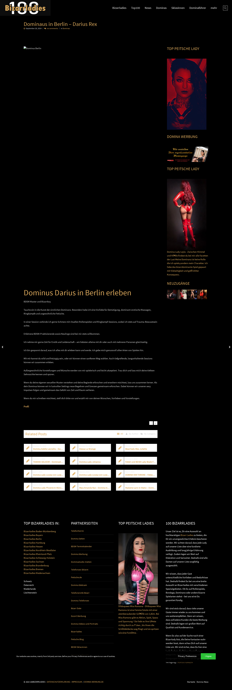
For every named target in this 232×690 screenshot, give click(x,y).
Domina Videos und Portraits (84, 623)
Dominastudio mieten (81, 561)
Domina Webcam (79, 585)
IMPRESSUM (77, 682)
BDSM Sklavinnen (79, 647)
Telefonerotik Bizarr (80, 592)
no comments (52, 28)
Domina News (202, 682)
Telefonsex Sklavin (79, 569)
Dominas (161, 8)
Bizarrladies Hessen (33, 546)
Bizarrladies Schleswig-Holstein (39, 557)
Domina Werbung (79, 554)
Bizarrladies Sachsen (34, 561)
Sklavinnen (178, 8)
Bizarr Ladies (187, 535)
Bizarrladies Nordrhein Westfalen (40, 550)
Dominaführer (197, 8)
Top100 (135, 8)
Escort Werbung (78, 616)
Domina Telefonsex (80, 600)
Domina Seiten (78, 538)
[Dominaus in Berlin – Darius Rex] (151, 423)
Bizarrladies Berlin (33, 538)
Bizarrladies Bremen (33, 569)
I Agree (208, 656)
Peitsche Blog (77, 639)
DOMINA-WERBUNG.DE (94, 682)
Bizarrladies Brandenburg (36, 565)
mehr (214, 8)
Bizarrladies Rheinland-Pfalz (38, 554)
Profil (26, 406)
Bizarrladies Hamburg (34, 542)
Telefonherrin (77, 530)
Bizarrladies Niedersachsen (37, 572)
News (148, 8)
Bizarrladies (119, 8)
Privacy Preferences (187, 656)
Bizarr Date (76, 608)
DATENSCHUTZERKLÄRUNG (58, 682)
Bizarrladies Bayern (33, 535)
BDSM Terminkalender (81, 546)
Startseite (191, 682)
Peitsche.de (76, 577)
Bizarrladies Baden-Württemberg (40, 531)
